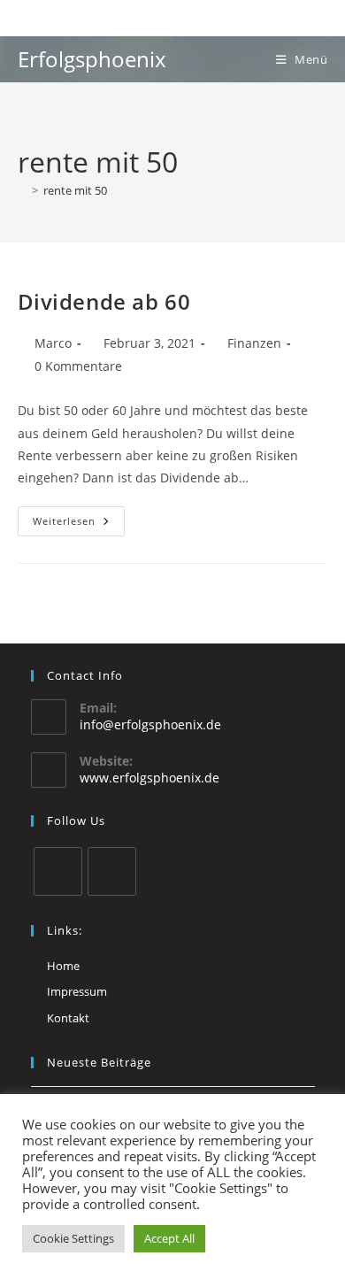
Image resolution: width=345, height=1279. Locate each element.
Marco (53, 343)
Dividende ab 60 (104, 301)
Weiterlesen (79, 524)
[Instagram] (58, 871)
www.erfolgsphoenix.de (149, 777)
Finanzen (254, 343)
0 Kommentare (78, 366)
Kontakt (68, 1018)
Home (63, 966)
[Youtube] (112, 871)
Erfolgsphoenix (92, 58)
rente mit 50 (75, 190)
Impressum (77, 991)
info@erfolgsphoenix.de (150, 724)
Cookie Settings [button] (73, 1238)
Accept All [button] (169, 1238)
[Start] (22, 190)
